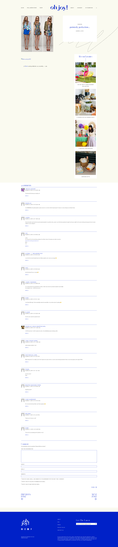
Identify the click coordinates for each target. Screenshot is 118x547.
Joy (26, 233)
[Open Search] (96, 8)
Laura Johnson (30, 282)
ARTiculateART (30, 188)
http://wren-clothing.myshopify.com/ (32, 240)
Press (59, 524)
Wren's (26, 66)
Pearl (27, 369)
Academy (79, 7)
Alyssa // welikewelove (34, 253)
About (72, 7)
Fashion (80, 24)
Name (23, 464)
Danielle (28, 203)
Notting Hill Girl (31, 354)
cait (26, 267)
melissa (28, 413)
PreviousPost (26, 495)
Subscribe (95, 523)
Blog (22, 7)
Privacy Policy (61, 527)
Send (93, 487)
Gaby (27, 427)
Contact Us (60, 530)
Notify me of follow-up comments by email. (33, 481)
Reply (27, 195)
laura (27, 217)
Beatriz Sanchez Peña (33, 385)
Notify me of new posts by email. (31, 484)
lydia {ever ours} (31, 340)
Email (23, 469)
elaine (27, 312)
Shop (41, 7)
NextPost (94, 495)
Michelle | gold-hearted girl (35, 326)
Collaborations (32, 7)
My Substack (89, 7)
